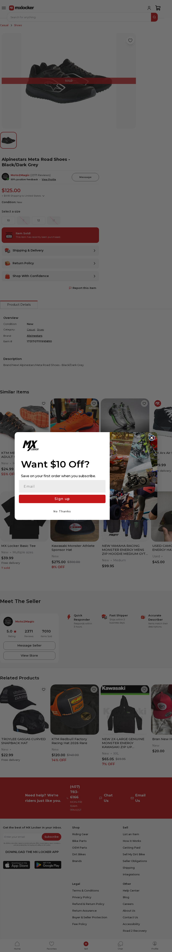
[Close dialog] (151, 437)
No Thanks (62, 511)
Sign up (62, 499)
